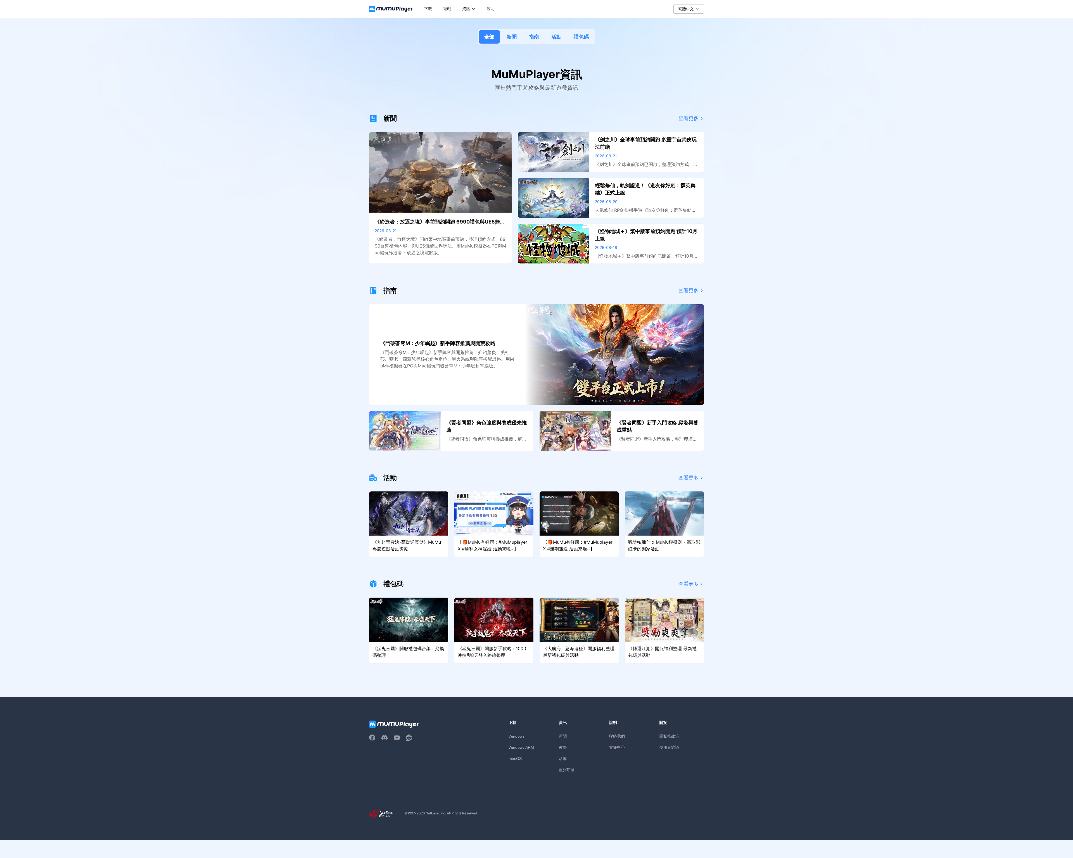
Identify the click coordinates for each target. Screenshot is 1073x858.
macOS (515, 758)
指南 (534, 37)
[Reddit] (409, 737)
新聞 (512, 37)
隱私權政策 (669, 736)
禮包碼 (581, 37)
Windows (516, 736)
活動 (556, 37)
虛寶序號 (567, 769)
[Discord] (384, 737)
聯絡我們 (617, 736)
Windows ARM (521, 747)
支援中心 (617, 747)
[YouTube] (396, 737)
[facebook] (372, 737)
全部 (489, 37)
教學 (563, 747)
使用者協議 (669, 747)
